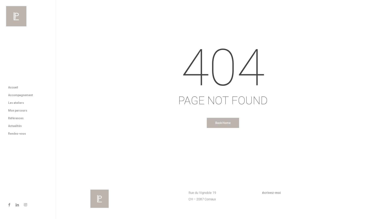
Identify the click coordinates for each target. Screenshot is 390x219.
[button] (382, 2)
